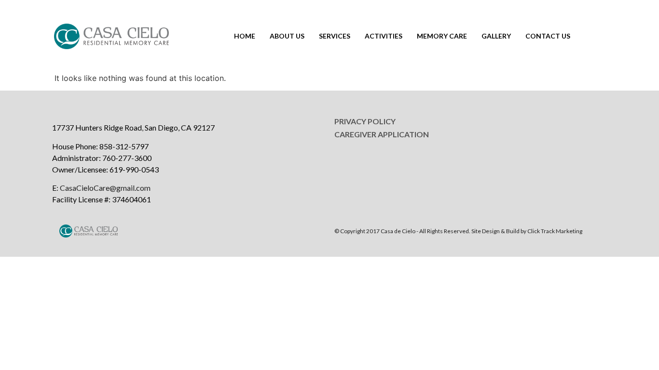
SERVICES (334, 36)
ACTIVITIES (383, 36)
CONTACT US (547, 36)
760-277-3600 (126, 157)
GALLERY (496, 36)
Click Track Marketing (554, 231)
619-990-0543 (134, 169)
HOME (244, 36)
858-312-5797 (124, 146)
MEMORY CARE (442, 36)
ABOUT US (287, 36)
